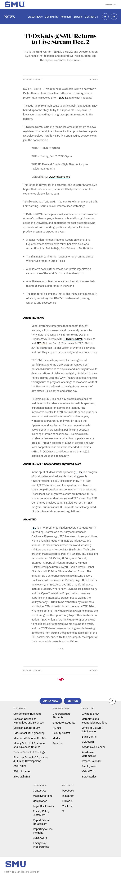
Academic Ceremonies (89, 754)
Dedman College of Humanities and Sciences (28, 720)
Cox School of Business (27, 713)
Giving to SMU (90, 713)
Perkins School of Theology (29, 752)
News (9, 16)
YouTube (67, 806)
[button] (112, 701)
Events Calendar (91, 761)
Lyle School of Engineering (29, 733)
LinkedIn (67, 801)
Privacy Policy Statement (41, 813)
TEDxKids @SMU (73, 339)
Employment (89, 766)
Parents (57, 743)
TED (33, 527)
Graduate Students (64, 722)
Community (51, 16)
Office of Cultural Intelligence (92, 729)
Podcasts (65, 16)
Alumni (57, 727)
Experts (77, 16)
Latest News (35, 16)
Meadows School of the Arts (29, 738)
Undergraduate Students (62, 715)
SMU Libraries (21, 771)
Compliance (40, 801)
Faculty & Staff (61, 733)
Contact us (91, 16)
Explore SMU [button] (111, 4)
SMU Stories (89, 776)
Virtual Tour (88, 771)
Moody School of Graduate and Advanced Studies (29, 745)
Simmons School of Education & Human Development (31, 759)
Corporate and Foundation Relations (94, 720)
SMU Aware (40, 838)
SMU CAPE (19, 766)
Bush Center (89, 736)
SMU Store (88, 741)
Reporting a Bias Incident (42, 830)
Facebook (68, 790)
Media (56, 738)
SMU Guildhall (21, 776)
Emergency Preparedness (41, 844)
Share (93, 79)
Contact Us (39, 790)
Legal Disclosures (43, 806)
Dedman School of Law (26, 727)
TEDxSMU (42, 343)
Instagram (68, 795)
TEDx (79, 472)
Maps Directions (42, 795)
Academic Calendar (93, 747)
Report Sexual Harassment (41, 822)
